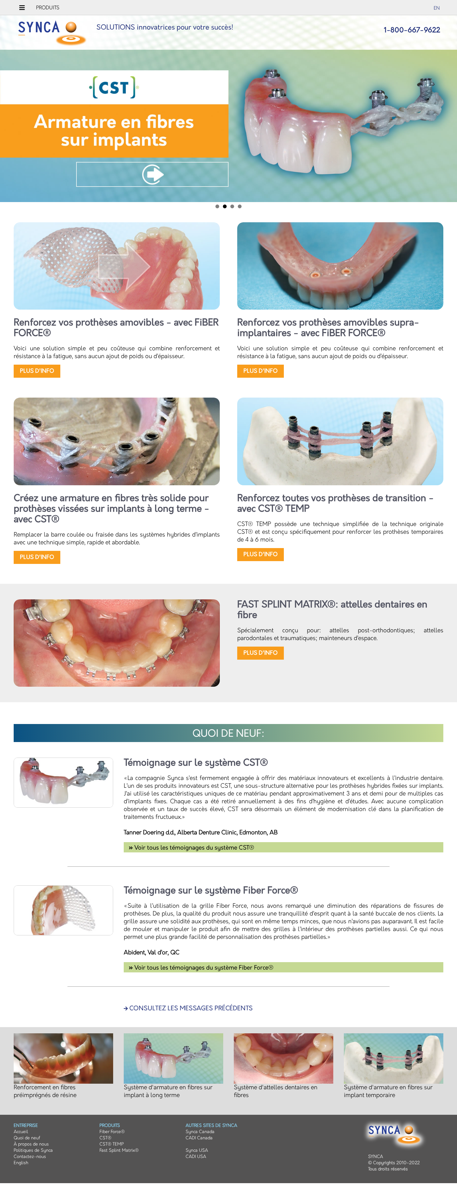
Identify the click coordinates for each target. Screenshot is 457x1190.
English (21, 1162)
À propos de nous (31, 1144)
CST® (105, 1138)
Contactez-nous (30, 1156)
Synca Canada (200, 1131)
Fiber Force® (112, 1131)
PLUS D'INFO (37, 371)
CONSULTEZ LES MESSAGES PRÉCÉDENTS (190, 1008)
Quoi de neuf (27, 1138)
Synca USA (197, 1150)
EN (437, 8)
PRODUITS (47, 8)
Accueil (21, 1131)
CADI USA (196, 1156)
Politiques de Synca (33, 1150)
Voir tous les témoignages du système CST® (193, 847)
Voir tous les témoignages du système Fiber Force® (203, 967)
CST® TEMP (111, 1144)
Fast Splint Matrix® (119, 1150)
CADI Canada (199, 1138)
